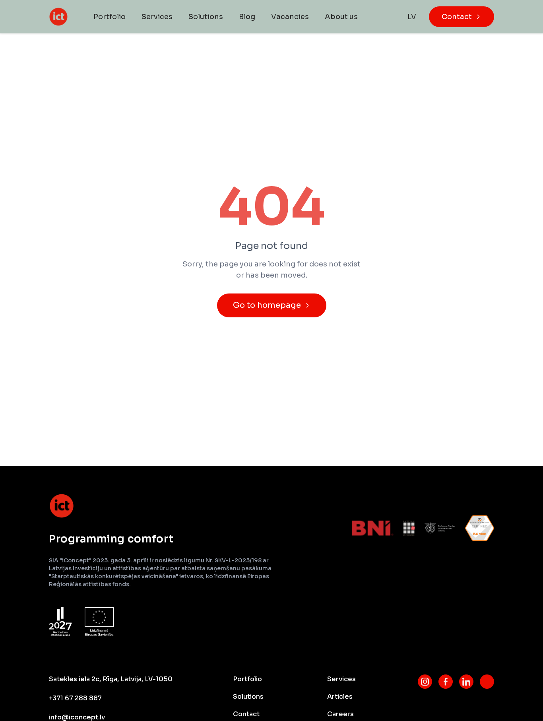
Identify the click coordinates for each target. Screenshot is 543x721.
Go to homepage (267, 305)
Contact (457, 16)
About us (341, 16)
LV (411, 16)
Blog (247, 16)
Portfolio (109, 16)
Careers (340, 714)
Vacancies (290, 16)
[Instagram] (425, 681)
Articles (340, 696)
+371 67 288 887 (75, 698)
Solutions (205, 16)
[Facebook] (445, 681)
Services (157, 16)
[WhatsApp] (487, 681)
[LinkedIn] (466, 681)
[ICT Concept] (58, 16)
